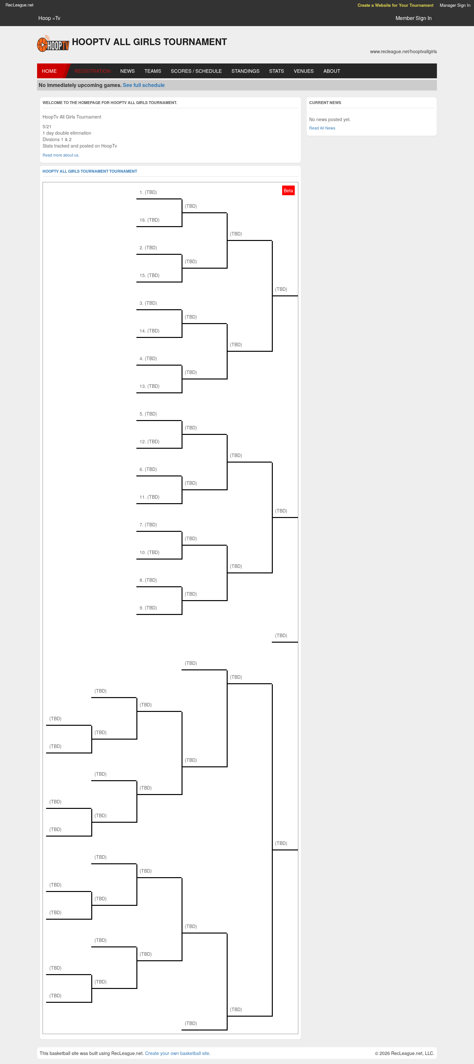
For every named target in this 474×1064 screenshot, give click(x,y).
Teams (152, 70)
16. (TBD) (150, 219)
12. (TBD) (150, 441)
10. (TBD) (150, 552)
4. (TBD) (148, 358)
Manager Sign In (455, 5)
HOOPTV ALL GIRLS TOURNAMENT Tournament (90, 171)
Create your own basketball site (177, 1053)
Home (49, 70)
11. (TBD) (150, 497)
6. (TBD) (148, 469)
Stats (276, 70)
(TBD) (191, 206)
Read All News (322, 127)
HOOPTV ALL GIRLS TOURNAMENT (149, 41)
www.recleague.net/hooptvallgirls (403, 51)
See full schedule (144, 85)
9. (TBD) (148, 607)
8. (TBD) (148, 580)
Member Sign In (414, 18)
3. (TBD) (148, 303)
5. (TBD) (148, 413)
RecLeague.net (19, 5)
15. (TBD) (150, 275)
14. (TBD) (150, 330)
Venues (304, 70)
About (331, 70)
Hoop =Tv (49, 18)
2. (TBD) (148, 247)
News (127, 70)
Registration (92, 70)
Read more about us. (61, 155)
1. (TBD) (148, 192)
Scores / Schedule (196, 70)
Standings (246, 70)
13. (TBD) (150, 386)
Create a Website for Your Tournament (395, 5)
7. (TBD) (148, 524)
